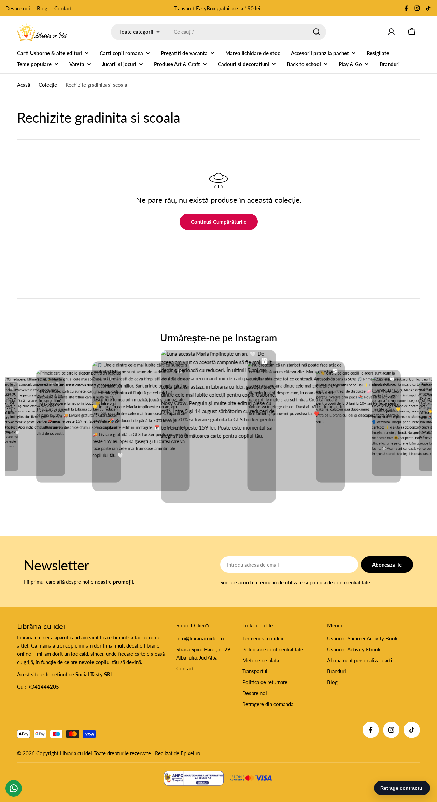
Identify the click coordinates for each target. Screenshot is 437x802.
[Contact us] (13, 788)
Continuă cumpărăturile (218, 222)
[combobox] (218, 32)
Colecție (48, 85)
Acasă (23, 85)
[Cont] (391, 32)
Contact (63, 8)
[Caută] (316, 32)
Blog (42, 8)
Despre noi (17, 8)
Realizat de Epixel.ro (177, 753)
